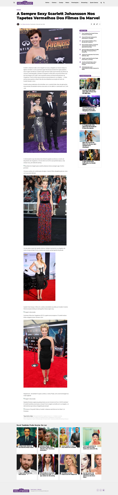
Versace (66, 419)
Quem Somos (94, 2)
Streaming (84, 2)
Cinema (54, 2)
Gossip (61, 2)
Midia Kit (39, 489)
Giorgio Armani (42, 419)
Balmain (35, 416)
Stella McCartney (60, 419)
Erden (38, 416)
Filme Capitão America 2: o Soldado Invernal (51, 416)
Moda (67, 2)
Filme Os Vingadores (41, 417)
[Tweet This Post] (94, 24)
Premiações (74, 2)
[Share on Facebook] (91, 24)
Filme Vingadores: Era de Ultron (53, 417)
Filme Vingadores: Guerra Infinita (31, 419)
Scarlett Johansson (51, 419)
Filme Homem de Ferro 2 (29, 417)
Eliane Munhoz (26, 24)
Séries (47, 2)
